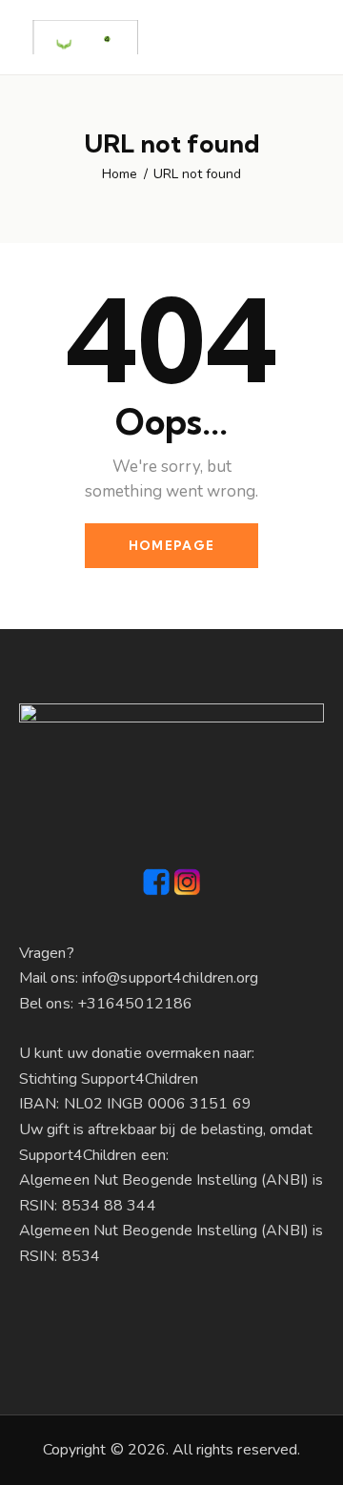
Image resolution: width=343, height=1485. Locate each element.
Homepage (171, 545)
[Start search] (310, 40)
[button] (276, 37)
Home (119, 174)
